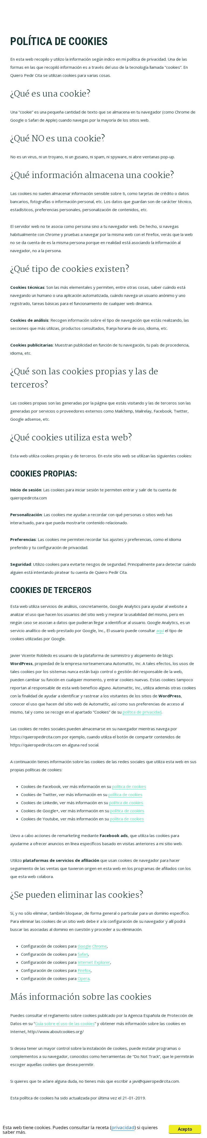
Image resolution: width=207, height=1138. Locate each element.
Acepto (185, 1129)
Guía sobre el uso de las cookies (65, 1023)
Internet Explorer (94, 962)
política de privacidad (142, 712)
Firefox (84, 970)
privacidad (122, 1127)
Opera (83, 978)
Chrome (99, 946)
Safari (83, 954)
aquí (160, 630)
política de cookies (129, 786)
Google (84, 946)
